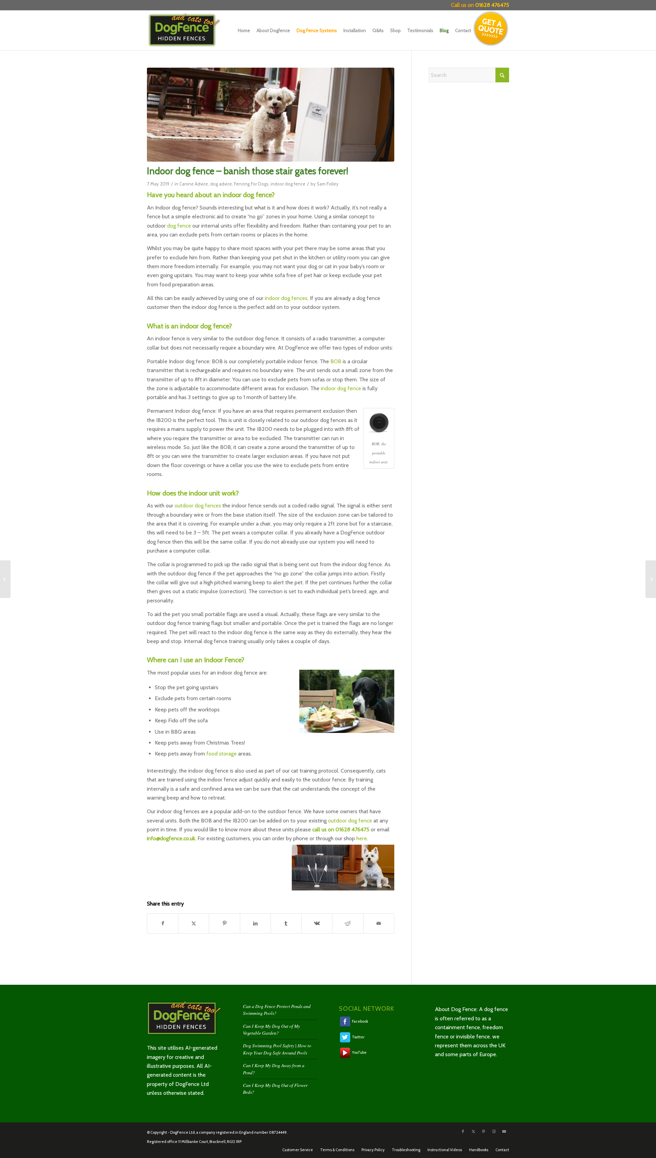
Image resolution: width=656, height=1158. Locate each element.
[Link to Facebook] (463, 1131)
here (361, 838)
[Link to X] (473, 1131)
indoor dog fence (288, 184)
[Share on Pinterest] (224, 923)
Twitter (358, 1036)
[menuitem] (242, 30)
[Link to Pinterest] (483, 1131)
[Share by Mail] (379, 923)
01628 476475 (492, 5)
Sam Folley (328, 184)
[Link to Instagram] (494, 1131)
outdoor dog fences (198, 505)
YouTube (359, 1052)
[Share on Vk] (317, 923)
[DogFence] (190, 30)
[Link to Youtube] (504, 1131)
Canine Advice (193, 184)
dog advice (221, 184)
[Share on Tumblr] (286, 923)
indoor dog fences (286, 298)
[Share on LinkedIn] (255, 923)
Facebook (359, 1021)
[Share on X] (193, 923)
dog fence (179, 225)
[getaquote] (491, 29)
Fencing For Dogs (251, 184)
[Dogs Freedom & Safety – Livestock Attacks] (5, 579)
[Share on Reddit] (347, 923)
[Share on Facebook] (162, 923)
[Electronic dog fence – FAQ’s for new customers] (650, 579)
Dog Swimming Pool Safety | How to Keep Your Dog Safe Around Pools (277, 1048)
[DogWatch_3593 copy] (270, 115)
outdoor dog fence (350, 820)
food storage (221, 753)
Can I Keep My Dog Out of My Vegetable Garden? (271, 1029)
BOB (335, 361)
